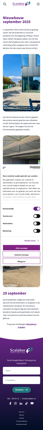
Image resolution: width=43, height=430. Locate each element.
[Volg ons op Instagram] (15, 404)
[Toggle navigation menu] (38, 4)
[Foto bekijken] (21, 82)
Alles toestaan (21, 248)
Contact (21, 418)
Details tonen (30, 241)
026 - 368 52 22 (13, 398)
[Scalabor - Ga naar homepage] (21, 5)
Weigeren (21, 262)
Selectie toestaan (21, 255)
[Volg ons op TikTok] (26, 404)
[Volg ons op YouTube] (32, 403)
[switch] (36, 216)
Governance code (21, 424)
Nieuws (21, 415)
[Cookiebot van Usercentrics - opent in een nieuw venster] (30, 167)
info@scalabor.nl (29, 398)
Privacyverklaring (21, 421)
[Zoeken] (5, 4)
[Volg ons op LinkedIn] (21, 404)
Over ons (21, 412)
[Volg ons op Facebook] (10, 404)
